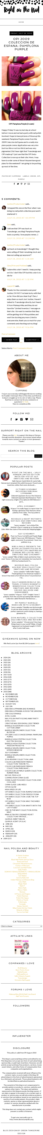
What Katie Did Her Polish (22, 908)
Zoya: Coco (10, 721)
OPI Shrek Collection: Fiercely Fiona (22, 794)
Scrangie (22, 904)
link (15, 435)
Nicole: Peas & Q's (13, 775)
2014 (5, 682)
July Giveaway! (26, 534)
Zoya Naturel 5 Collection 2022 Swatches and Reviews (26, 619)
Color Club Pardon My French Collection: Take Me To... (19, 763)
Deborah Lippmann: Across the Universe (23, 711)
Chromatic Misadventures (22, 864)
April (8, 829)
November (10, 696)
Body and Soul (22, 862)
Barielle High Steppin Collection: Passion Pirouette (20, 745)
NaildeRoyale (22, 972)
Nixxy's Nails (22, 890)
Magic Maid (22, 884)
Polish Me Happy (22, 898)
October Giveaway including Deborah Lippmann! (26, 491)
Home (21, 22)
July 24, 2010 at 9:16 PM (20, 327)
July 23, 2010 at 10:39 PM (21, 218)
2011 (5, 689)
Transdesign (22, 978)
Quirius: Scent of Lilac (15, 821)
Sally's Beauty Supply (22, 976)
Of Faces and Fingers (22, 894)
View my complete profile (21, 404)
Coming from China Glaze (17, 778)
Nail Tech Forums (22, 996)
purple (21, 179)
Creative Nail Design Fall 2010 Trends (22, 723)
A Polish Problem (22, 855)
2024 (5, 657)
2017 (5, 675)
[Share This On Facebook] (14, 185)
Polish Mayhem (22, 896)
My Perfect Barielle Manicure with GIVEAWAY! (26, 604)
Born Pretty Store (22, 970)
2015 (5, 679)
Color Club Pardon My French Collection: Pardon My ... (19, 767)
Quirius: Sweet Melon (15, 819)
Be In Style (22, 857)
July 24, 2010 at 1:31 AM (20, 259)
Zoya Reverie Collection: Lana (19, 759)
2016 (5, 677)
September (10, 701)
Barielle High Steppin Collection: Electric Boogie (20, 740)
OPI (38, 176)
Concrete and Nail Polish (22, 868)
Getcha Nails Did (22, 878)
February (9, 834)
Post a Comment (8, 334)
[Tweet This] (18, 185)
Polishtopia (22, 902)
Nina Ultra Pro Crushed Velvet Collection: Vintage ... (19, 815)
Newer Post (11, 340)
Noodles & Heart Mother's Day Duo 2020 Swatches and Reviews (26, 521)
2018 (5, 672)
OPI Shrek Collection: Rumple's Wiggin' (23, 792)
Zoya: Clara (10, 716)
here (37, 643)
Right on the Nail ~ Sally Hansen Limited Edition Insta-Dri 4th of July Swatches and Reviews (26, 475)
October (9, 699)
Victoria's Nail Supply (22, 980)
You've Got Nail (22, 912)
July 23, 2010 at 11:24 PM (21, 238)
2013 (5, 684)
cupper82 (11, 286)
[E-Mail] (25, 402)
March (8, 831)
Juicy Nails (22, 882)
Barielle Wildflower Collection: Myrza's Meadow (20, 749)
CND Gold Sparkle (13, 714)
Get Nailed (22, 876)
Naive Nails (22, 888)
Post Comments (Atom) (22, 348)
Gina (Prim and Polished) (17, 265)
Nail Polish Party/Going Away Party (21, 718)
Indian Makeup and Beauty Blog (22, 880)
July (7, 706)
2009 (5, 838)
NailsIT (22, 886)
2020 (5, 667)
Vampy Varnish (22, 906)
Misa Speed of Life (13, 789)
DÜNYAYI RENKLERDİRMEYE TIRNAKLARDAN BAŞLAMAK (22, 873)
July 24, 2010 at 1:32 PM (20, 279)
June (7, 824)
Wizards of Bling (22, 910)
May (7, 826)
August (9, 704)
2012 (5, 687)
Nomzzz (22, 892)
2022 (5, 662)
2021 (5, 665)
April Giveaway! (26, 506)
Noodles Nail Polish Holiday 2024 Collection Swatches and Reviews (26, 567)
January (9, 836)
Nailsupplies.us (22, 974)
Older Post (31, 340)
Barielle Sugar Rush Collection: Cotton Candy (20, 727)
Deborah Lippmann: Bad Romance (20, 709)
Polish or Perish (22, 900)
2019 (5, 670)
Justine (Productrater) (16, 204)
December (10, 694)
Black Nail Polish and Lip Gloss (22, 859)
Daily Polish (22, 870)
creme (33, 176)
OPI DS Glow (10, 787)
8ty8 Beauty (22, 968)
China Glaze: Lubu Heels (16, 785)
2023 (5, 660)
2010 (5, 692)
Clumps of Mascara (22, 866)
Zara (9, 224)
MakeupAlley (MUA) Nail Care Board (22, 994)
